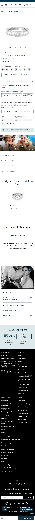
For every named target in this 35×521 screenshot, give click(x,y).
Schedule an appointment (10, 440)
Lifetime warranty (7, 452)
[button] (10, 47)
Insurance (4, 458)
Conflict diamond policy (7, 422)
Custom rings (22, 423)
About (20, 355)
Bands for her (23, 410)
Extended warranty (8, 449)
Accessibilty (5, 465)
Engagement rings (24, 404)
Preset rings (22, 419)
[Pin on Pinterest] (7, 123)
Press (20, 362)
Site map (21, 393)
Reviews (21, 370)
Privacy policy (23, 390)
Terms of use (22, 387)
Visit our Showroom (8, 362)
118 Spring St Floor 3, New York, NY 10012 (8, 364)
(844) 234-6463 (7, 367)
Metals (3, 429)
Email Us (4, 370)
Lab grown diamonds (8, 426)
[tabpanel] (17, 246)
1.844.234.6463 (7, 471)
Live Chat (4, 355)
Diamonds (4, 401)
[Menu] (2, 5)
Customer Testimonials (22, 365)
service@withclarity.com (9, 372)
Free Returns (5, 446)
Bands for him (23, 407)
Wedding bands (7, 412)
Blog (3, 432)
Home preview (23, 413)
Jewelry (4, 418)
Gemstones (5, 415)
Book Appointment (8, 358)
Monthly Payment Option (24, 380)
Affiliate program (24, 384)
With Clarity (14, 511)
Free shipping (6, 443)
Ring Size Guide (25, 74)
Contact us (20, 116)
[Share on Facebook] (10, 123)
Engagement (5, 409)
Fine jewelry (22, 426)
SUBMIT (28, 497)
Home (2, 11)
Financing (4, 455)
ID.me (3, 462)
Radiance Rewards (24, 373)
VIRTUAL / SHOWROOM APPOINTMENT (17, 111)
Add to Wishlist (8, 120)
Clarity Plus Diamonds (6, 404)
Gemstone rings (23, 416)
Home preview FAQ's (25, 376)
